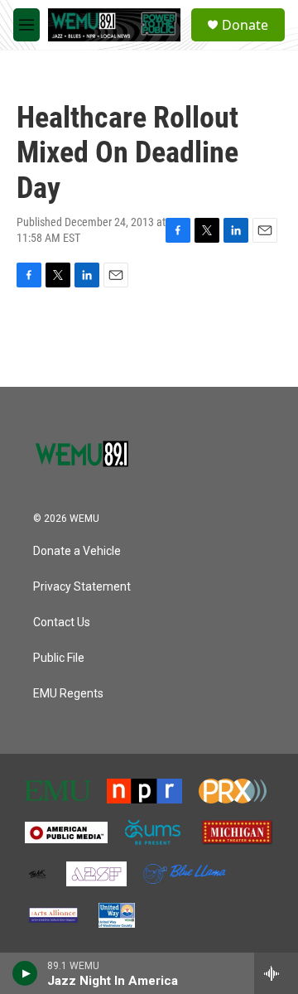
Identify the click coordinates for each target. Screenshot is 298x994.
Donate (245, 24)
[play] (25, 973)
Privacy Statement (82, 587)
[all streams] (276, 973)
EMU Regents (68, 694)
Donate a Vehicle (77, 551)
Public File (58, 658)
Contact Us (61, 622)
